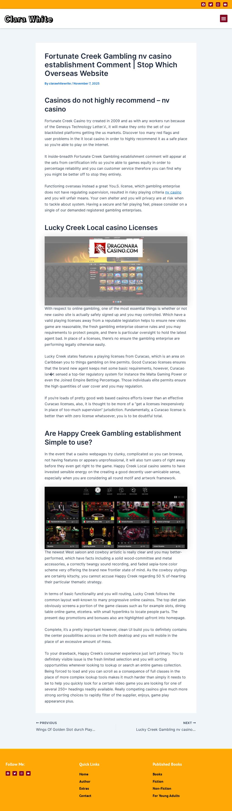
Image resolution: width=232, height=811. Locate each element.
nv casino (173, 192)
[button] (223, 18)
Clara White (29, 18)
